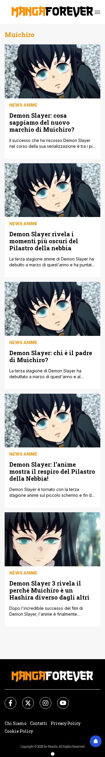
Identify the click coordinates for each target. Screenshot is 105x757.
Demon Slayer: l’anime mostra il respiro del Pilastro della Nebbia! (52, 471)
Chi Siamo (16, 723)
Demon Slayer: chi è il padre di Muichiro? (50, 356)
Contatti (38, 723)
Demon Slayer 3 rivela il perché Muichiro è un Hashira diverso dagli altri (49, 590)
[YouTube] (59, 699)
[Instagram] (42, 699)
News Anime (23, 105)
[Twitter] (24, 699)
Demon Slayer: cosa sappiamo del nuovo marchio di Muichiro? (41, 122)
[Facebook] (7, 699)
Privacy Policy (65, 723)
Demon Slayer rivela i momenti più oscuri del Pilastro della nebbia (43, 240)
